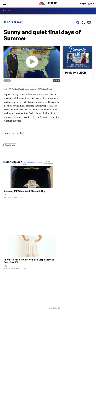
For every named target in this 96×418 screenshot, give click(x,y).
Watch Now (86, 4)
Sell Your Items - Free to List (32, 163)
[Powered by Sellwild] (56, 308)
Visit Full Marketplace (48, 162)
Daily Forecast (13, 22)
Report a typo (10, 145)
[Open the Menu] (4, 4)
